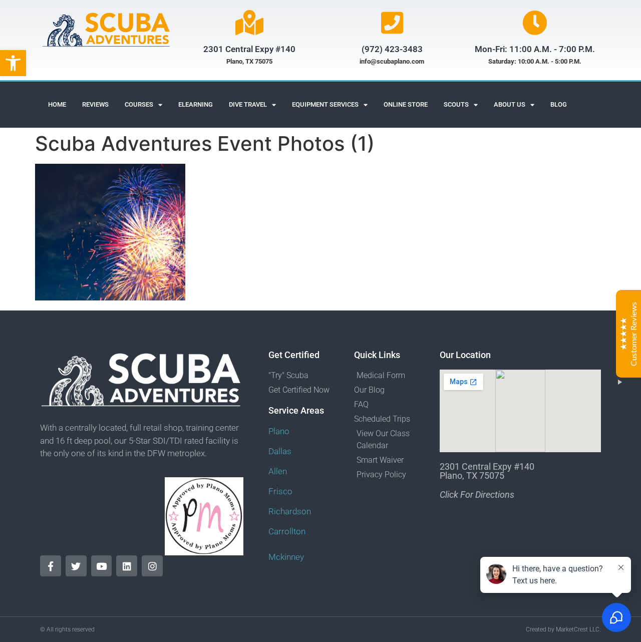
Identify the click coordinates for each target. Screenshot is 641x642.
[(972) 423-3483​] (392, 22)
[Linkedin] (126, 565)
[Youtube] (101, 565)
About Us (509, 104)
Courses (139, 104)
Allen (277, 471)
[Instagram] (152, 565)
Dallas (279, 451)
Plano (278, 431)
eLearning (195, 104)
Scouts (456, 104)
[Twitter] (76, 565)
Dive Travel (248, 104)
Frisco (280, 491)
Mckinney (286, 557)
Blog (558, 104)
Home (57, 104)
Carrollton (286, 531)
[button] (13, 63)
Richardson (289, 511)
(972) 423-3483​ (392, 49)
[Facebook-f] (50, 565)
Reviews (95, 104)
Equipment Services (325, 104)
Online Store (406, 104)
